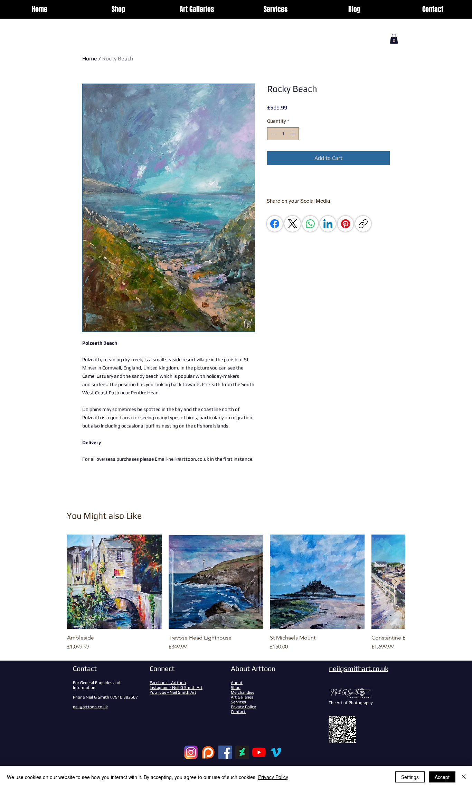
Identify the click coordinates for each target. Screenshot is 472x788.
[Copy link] (363, 224)
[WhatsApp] (310, 224)
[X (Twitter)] (292, 224)
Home (89, 58)
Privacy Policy (273, 776)
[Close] (464, 776)
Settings (410, 776)
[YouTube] (259, 752)
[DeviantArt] (242, 752)
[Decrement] (272, 134)
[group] (236, 593)
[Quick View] (114, 582)
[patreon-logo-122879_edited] (208, 752)
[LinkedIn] (328, 224)
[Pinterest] (345, 224)
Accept (442, 776)
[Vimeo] (276, 752)
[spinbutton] (283, 134)
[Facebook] (275, 224)
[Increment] (293, 134)
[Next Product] (395, 581)
